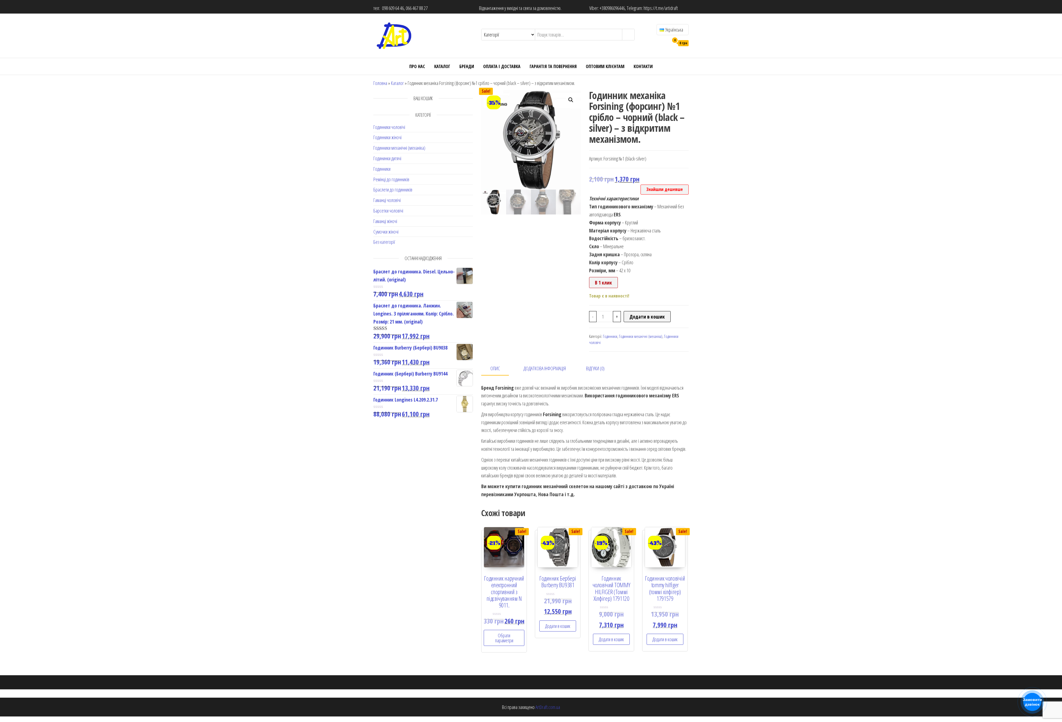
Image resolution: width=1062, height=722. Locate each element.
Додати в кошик (647, 316)
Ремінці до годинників (391, 179)
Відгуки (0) (595, 368)
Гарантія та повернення (553, 66)
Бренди (466, 66)
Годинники (382, 168)
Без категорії (384, 242)
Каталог (442, 66)
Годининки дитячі (387, 158)
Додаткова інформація (545, 368)
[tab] (499, 369)
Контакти (643, 66)
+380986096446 (612, 8)
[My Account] (663, 42)
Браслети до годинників (392, 189)
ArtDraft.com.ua (547, 707)
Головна (380, 83)
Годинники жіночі (387, 137)
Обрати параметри (504, 638)
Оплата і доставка (501, 66)
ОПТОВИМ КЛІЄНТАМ (605, 66)
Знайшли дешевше (664, 189)
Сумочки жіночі (386, 231)
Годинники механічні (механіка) (399, 147)
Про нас (417, 66)
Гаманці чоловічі (387, 200)
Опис (495, 368)
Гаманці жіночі (385, 221)
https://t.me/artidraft (661, 8)
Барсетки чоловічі (388, 210)
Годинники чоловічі (389, 127)
